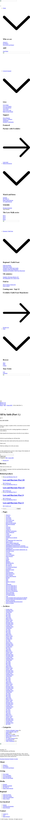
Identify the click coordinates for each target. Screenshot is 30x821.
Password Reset (9, 572)
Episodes (8, 536)
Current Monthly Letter (11, 731)
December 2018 (9, 686)
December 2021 (9, 644)
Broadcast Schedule (10, 524)
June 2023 (8, 630)
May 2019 (8, 680)
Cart (7, 525)
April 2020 (8, 665)
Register (8, 577)
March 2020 (8, 666)
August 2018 (9, 692)
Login (7, 557)
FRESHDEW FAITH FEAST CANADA (15, 545)
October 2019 (9, 673)
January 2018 (9, 701)
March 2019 (8, 682)
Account (8, 516)
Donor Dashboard (10, 532)
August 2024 (9, 612)
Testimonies (8, 584)
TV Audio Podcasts (10, 595)
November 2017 (9, 704)
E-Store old (8, 535)
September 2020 (9, 658)
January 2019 (9, 685)
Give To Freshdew (10, 555)
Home (1, 405)
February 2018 (9, 700)
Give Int (8, 552)
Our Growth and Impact (11, 567)
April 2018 (8, 697)
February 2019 (9, 684)
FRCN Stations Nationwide (12, 543)
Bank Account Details (11, 523)
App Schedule (9, 521)
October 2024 (9, 609)
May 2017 (8, 712)
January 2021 (9, 653)
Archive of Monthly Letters (12, 730)
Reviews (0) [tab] (6, 460)
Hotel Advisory (9, 556)
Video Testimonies (10, 741)
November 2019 (9, 672)
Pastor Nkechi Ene (10, 573)
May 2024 (8, 616)
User (7, 596)
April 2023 (8, 633)
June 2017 (8, 710)
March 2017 (8, 714)
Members (8, 561)
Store (7, 580)
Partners (8, 571)
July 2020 (8, 661)
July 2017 (8, 709)
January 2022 (9, 642)
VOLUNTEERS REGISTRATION (14, 601)
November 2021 (9, 645)
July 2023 (8, 629)
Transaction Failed (10, 593)
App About (8, 517)
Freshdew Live (9, 548)
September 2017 (9, 706)
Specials (8, 737)
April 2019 (8, 681)
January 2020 (9, 669)
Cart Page (8, 527)
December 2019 (9, 670)
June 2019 (8, 678)
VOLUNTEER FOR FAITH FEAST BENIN (16, 597)
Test (7, 583)
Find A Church (9, 541)
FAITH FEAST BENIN (11, 537)
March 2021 (8, 650)
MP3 (5, 405)
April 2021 (8, 649)
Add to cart (3, 456)
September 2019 (9, 674)
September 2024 (9, 610)
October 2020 (9, 657)
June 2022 (8, 641)
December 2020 (9, 654)
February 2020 (9, 668)
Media (7, 560)
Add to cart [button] (8, 483)
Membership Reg (10, 563)
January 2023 (9, 637)
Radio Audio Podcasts (11, 576)
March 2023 (8, 634)
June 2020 (8, 662)
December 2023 (9, 622)
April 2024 (8, 617)
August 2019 (9, 676)
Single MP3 (9, 405)
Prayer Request (9, 575)
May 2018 (8, 696)
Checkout (8, 528)
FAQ (7, 539)
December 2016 (9, 718)
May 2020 (8, 664)
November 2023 (9, 624)
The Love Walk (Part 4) (11, 587)
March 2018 (8, 698)
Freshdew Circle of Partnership (13, 544)
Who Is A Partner (10, 603)
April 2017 (8, 713)
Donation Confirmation (11, 531)
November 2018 (9, 688)
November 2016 (9, 720)
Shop (7, 579)
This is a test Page (10, 592)
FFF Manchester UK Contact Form (14, 540)
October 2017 (9, 705)
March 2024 (8, 618)
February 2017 (9, 716)
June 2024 (8, 614)
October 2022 (9, 638)
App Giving (8, 519)
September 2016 (9, 722)
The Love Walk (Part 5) (11, 588)
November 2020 (9, 656)
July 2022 (8, 640)
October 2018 (9, 689)
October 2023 (9, 625)
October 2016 (9, 721)
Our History (8, 568)
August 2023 (9, 628)
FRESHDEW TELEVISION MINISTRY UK (16, 549)
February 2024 (9, 620)
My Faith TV (9, 565)
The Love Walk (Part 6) (11, 589)
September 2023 (9, 626)
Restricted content (10, 569)
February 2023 (9, 636)
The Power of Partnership (12, 591)
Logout (7, 559)
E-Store (7, 533)
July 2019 (8, 677)
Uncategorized (9, 739)
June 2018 (8, 694)
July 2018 (8, 693)
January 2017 (9, 717)
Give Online (9, 553)
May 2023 (8, 632)
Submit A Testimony (10, 581)
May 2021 (8, 648)
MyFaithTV (8, 734)
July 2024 (8, 613)
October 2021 (9, 646)
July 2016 (8, 724)
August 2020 (9, 660)
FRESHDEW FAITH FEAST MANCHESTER (17, 547)
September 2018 (9, 690)
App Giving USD (10, 520)
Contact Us (8, 529)
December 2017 (9, 702)
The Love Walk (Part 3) (11, 585)
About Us (8, 515)
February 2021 (9, 652)
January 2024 (9, 621)
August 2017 (9, 708)
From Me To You (10, 551)
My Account (9, 564)
